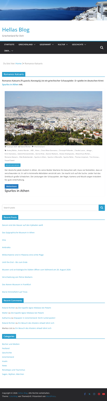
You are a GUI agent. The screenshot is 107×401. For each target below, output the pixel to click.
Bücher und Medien (12, 165)
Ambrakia (6, 247)
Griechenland (26, 44)
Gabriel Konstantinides (26, 154)
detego (89, 150)
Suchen (102, 207)
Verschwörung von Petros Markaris (17, 277)
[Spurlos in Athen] (53, 118)
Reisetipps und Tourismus (13, 370)
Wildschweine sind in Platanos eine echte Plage (23, 255)
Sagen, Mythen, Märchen (13, 374)
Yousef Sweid (9, 160)
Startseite (9, 44)
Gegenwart (45, 44)
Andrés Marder (23, 150)
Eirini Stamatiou (10, 154)
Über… (7, 50)
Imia (4, 240)
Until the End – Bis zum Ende (14, 262)
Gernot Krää (39, 154)
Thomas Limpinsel (81, 157)
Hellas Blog (15, 29)
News (4, 365)
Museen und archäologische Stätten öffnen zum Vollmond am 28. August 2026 (36, 269)
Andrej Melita (12, 150)
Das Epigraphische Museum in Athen (18, 232)
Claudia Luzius (80, 150)
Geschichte (77, 44)
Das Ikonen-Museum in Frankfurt (16, 284)
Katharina (6, 318)
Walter (5, 313)
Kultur (61, 44)
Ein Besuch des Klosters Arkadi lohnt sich (36, 323)
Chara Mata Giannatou (49, 150)
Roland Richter (25, 147)
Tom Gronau (94, 157)
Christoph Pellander (66, 150)
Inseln (4, 361)
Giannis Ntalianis (52, 154)
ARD (32, 150)
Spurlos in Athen (10, 84)
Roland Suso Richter (83, 154)
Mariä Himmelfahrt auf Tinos (14, 292)
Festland (6, 348)
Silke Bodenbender (26, 157)
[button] (34, 44)
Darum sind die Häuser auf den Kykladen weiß (22, 225)
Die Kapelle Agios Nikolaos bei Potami (34, 308)
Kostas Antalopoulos (67, 154)
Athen (37, 150)
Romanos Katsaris (11, 157)
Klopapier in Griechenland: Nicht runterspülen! (34, 318)
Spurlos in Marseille (55, 157)
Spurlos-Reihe (68, 157)
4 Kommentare (39, 147)
